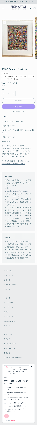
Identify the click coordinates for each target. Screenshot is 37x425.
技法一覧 (7, 280)
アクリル (31, 76)
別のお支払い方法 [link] (18, 111)
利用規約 (7, 339)
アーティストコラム (11, 316)
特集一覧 (7, 298)
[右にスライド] (23, 63)
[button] (2, 8)
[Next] (6, 416)
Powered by (7, 420)
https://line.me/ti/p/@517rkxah (16, 191)
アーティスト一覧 (10, 284)
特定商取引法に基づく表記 (13, 357)
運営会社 (7, 353)
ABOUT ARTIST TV (10, 321)
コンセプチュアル (8, 79)
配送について (8, 334)
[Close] (31, 366)
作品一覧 (7, 289)
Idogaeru (5, 73)
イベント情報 (8, 302)
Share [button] (6, 116)
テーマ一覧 (8, 271)
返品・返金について (11, 348)
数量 (3, 89)
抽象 (17, 79)
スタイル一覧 (8, 275)
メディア (7, 325)
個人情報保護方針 (10, 344)
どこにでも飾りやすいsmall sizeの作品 (14, 76)
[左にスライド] (14, 63)
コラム (6, 312)
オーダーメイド (9, 307)
